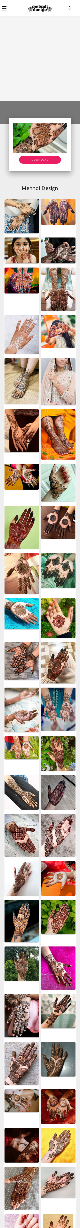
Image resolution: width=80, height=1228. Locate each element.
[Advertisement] (40, 59)
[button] (4, 8)
